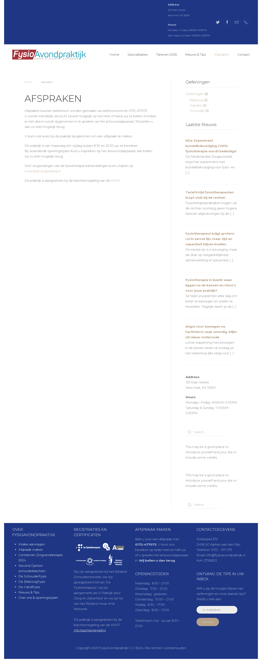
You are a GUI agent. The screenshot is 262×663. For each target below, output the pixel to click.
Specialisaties (138, 54)
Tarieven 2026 (166, 54)
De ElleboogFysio (31, 582)
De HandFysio (29, 587)
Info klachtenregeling (90, 630)
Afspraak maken (30, 550)
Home (114, 54)
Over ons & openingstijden (38, 598)
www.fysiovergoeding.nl (42, 171)
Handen (196, 105)
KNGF (115, 180)
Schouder (197, 111)
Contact (243, 54)
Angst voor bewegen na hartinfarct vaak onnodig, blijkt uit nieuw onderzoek (211, 332)
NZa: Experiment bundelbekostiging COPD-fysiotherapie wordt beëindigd (210, 146)
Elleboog (196, 100)
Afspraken (221, 54)
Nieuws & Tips (195, 54)
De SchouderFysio (32, 576)
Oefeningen (195, 94)
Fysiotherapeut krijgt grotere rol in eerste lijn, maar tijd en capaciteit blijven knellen (209, 239)
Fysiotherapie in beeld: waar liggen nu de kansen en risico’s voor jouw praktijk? (210, 285)
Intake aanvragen (31, 544)
